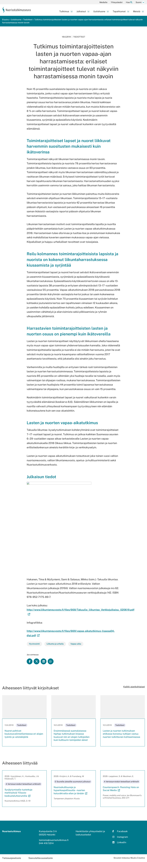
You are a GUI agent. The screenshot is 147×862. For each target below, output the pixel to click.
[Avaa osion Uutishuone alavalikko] (107, 11)
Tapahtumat (119, 11)
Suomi (138, 2)
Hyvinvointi (34, 644)
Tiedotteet (27, 19)
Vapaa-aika (75, 644)
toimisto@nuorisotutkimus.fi (53, 840)
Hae (128, 2)
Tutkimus (64, 11)
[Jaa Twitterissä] (36, 661)
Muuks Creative (137, 858)
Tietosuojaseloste (11, 858)
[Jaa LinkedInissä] (44, 661)
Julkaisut (81, 11)
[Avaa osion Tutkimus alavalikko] (71, 11)
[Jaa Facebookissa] (30, 661)
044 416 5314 (46, 843)
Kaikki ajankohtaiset (134, 686)
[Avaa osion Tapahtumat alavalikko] (128, 11)
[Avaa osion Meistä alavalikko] (142, 11)
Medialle (103, 2)
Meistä (136, 11)
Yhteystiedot (116, 2)
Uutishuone (99, 11)
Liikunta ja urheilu (55, 644)
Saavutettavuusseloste (40, 858)
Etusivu (5, 19)
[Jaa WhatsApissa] (51, 661)
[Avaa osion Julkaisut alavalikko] (88, 11)
